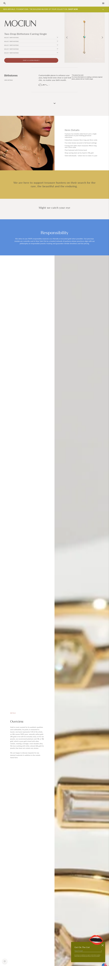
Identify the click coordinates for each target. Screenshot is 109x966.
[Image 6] (101, 58)
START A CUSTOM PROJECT (31, 60)
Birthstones (11, 75)
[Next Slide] (102, 37)
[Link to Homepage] (31, 23)
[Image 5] (99, 58)
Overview (16, 721)
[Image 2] (97, 58)
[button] (4, 3)
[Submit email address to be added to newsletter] (101, 951)
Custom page (89, 79)
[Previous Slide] (67, 37)
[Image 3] (98, 58)
